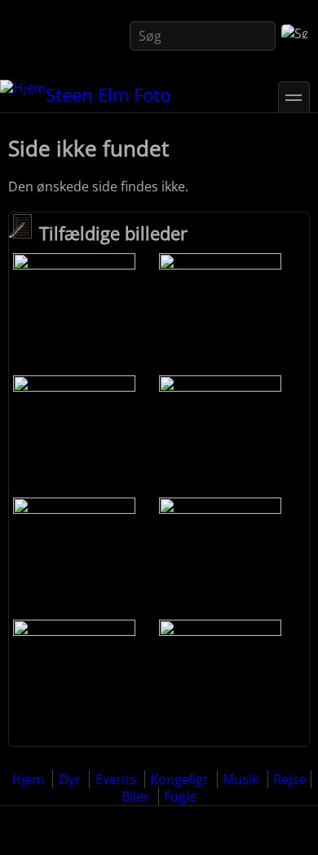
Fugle (180, 796)
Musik (240, 779)
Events (115, 779)
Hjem (27, 779)
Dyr (70, 779)
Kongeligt (179, 779)
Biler (135, 796)
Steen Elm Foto (108, 94)
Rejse (289, 779)
